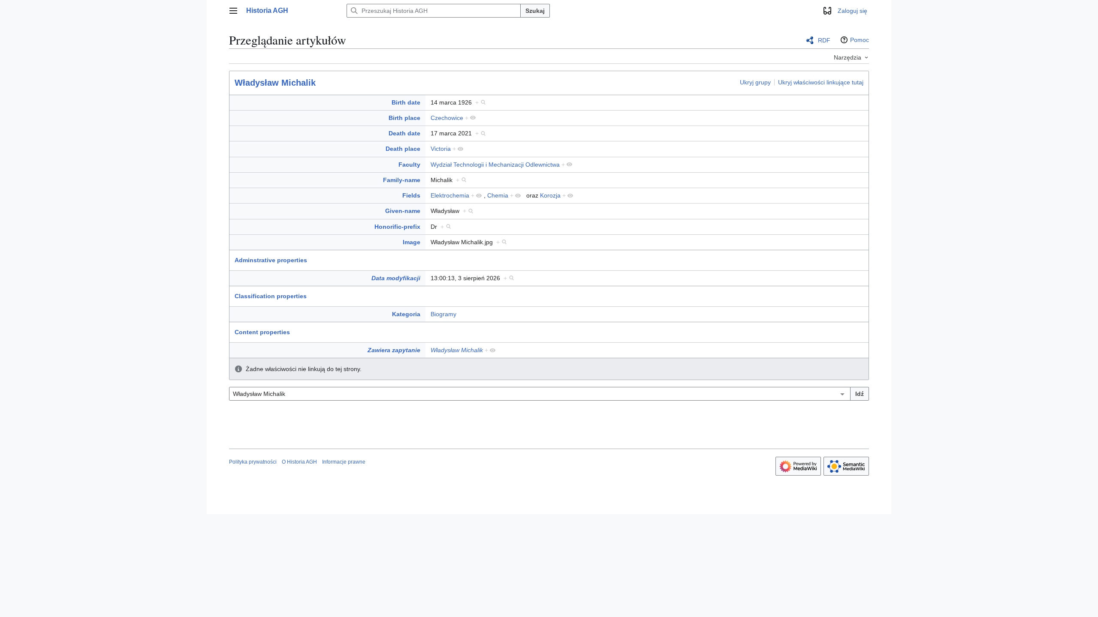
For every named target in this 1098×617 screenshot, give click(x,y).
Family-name (401, 180)
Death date (404, 133)
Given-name (402, 210)
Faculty (409, 164)
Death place (403, 148)
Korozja (550, 195)
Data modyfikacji (395, 278)
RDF (824, 40)
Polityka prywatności (253, 462)
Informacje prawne (343, 462)
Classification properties (271, 296)
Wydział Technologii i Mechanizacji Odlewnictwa (495, 164)
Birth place (404, 117)
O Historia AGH (299, 462)
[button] (233, 11)
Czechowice (447, 117)
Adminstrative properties (271, 260)
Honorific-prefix (397, 226)
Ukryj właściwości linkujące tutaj (820, 82)
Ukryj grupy (755, 82)
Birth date (406, 102)
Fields (411, 195)
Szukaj (535, 10)
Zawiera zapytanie (394, 350)
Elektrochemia (450, 195)
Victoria (441, 148)
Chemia (497, 195)
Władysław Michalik (275, 82)
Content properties (262, 332)
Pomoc (859, 39)
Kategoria (406, 314)
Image (411, 242)
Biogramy (443, 314)
